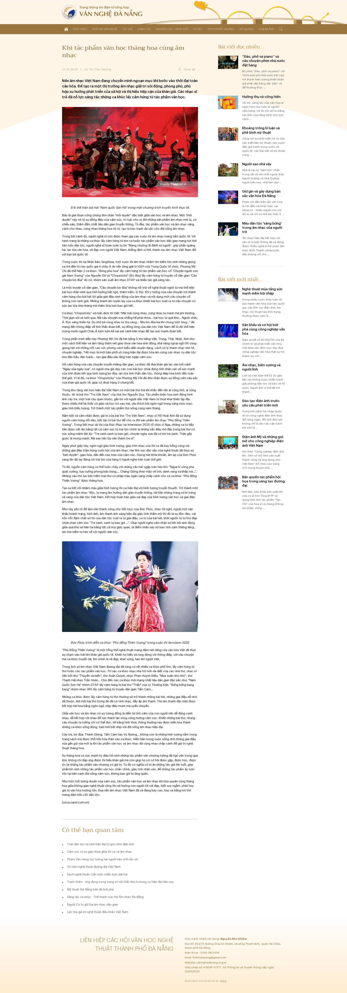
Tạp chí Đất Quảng (221, 29)
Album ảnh (266, 29)
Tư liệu (198, 29)
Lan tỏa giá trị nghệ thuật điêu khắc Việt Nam (97, 912)
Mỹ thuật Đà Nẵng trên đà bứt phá (90, 889)
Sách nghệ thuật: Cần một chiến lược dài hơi (97, 874)
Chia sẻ (189, 69)
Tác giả (127, 29)
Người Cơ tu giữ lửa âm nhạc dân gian (92, 904)
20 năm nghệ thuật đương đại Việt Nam (94, 866)
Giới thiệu (80, 29)
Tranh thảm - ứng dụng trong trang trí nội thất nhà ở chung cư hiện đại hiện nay (120, 881)
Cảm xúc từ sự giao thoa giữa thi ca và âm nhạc (99, 851)
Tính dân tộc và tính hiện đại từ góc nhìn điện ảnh (100, 844)
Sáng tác (144, 29)
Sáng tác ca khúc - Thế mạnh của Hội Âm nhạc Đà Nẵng (105, 897)
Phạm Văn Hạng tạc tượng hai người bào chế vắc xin (102, 859)
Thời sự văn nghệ (104, 29)
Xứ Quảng (246, 29)
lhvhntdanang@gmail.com (210, 957)
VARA (223, 981)
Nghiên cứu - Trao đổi (172, 29)
